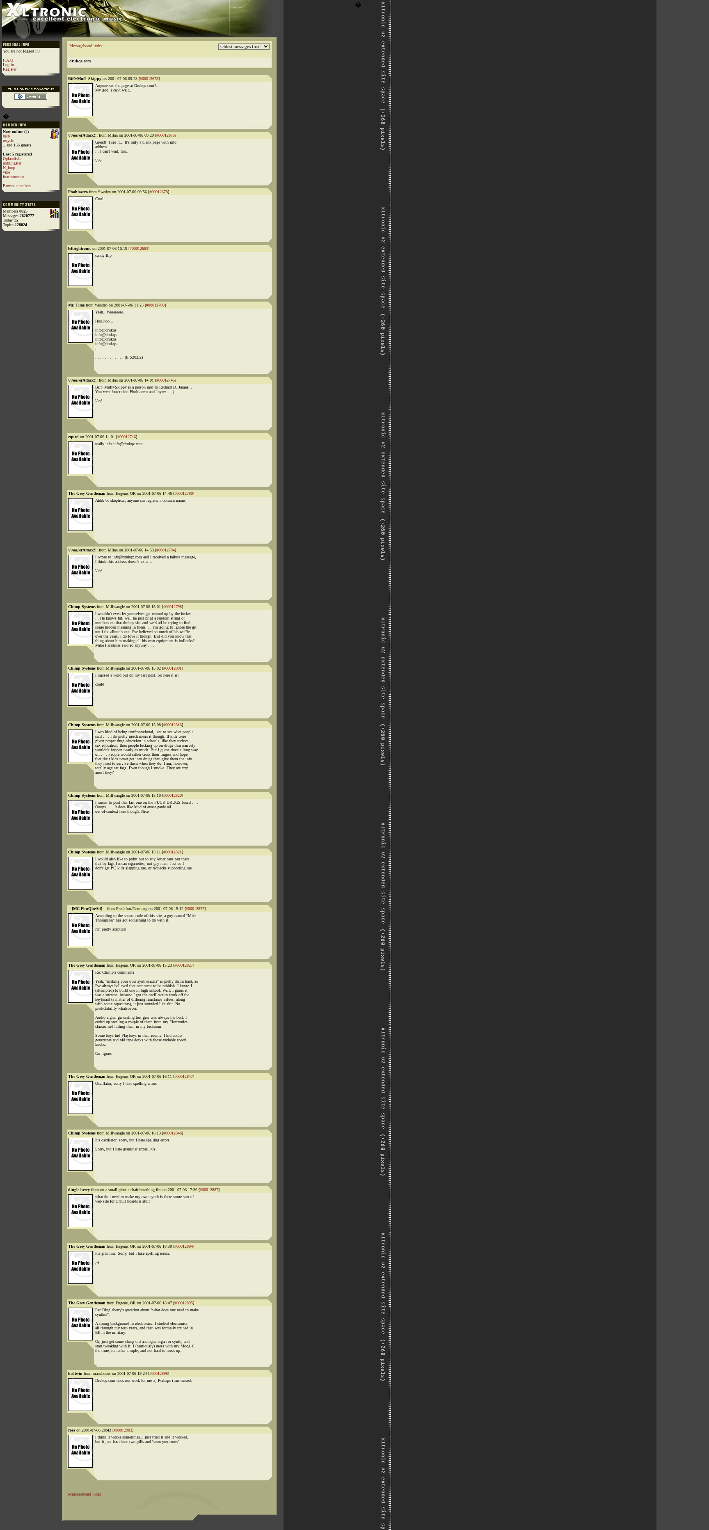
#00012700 (155, 305)
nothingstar (12, 163)
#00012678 (158, 192)
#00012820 (172, 795)
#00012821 (172, 852)
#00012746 (126, 437)
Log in (8, 64)
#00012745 (165, 380)
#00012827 (183, 965)
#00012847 (183, 1076)
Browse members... (19, 185)
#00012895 (183, 1303)
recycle (8, 140)
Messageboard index (86, 45)
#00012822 (195, 908)
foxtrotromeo (13, 176)
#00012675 (165, 135)
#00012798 (172, 606)
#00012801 (172, 668)
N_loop (9, 167)
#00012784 (165, 550)
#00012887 (209, 1189)
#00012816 (172, 725)
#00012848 (172, 1133)
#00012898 (158, 1373)
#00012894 (183, 1246)
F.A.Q (8, 60)
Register (9, 69)
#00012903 (123, 1430)
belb (6, 136)
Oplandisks (12, 158)
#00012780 (183, 493)
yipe (6, 172)
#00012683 (139, 248)
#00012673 (149, 78)
